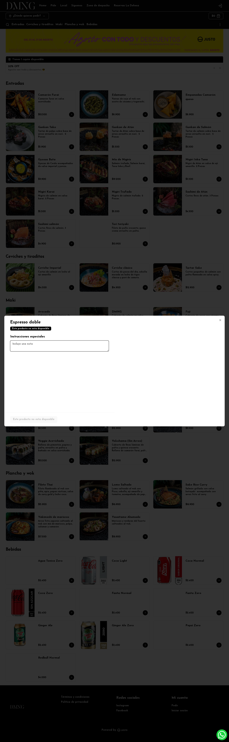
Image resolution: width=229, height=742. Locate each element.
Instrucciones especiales (27, 336)
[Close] (220, 320)
